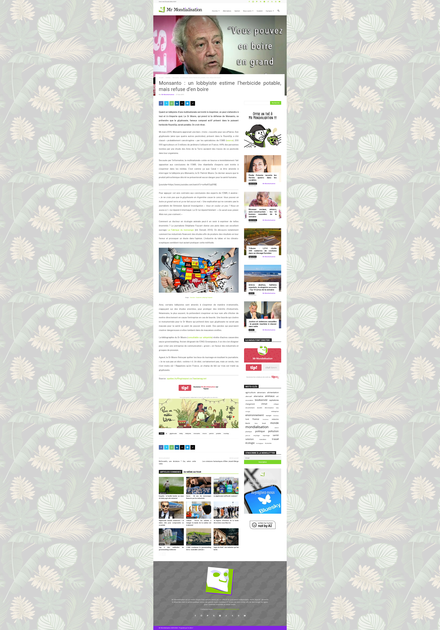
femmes (276, 415)
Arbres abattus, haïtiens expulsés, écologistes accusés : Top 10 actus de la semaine (263, 287)
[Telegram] (264, 1)
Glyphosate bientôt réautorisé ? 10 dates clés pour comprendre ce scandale (171, 523)
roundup (226, 433)
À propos (269, 11)
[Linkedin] (177, 103)
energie (247, 411)
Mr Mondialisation (167, 94)
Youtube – (201, 297)
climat (264, 404)
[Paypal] (256, 1)
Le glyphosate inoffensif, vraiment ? (226, 496)
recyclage (256, 435)
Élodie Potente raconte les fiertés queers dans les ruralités (263, 177)
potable (218, 433)
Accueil (161, 78)
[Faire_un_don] (199, 413)
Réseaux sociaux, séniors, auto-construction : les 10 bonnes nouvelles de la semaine (263, 213)
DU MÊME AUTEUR (192, 472)
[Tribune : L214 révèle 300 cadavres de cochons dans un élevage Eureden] (262, 241)
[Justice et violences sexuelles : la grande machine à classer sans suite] (262, 314)
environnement (254, 415)
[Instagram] (253, 1)
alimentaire (261, 392)
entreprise (275, 411)
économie (268, 443)
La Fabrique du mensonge (181, 230)
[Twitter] (272, 1)
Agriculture (163, 493)
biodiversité (261, 400)
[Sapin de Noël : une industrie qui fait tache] (226, 536)
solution (249, 439)
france (256, 419)
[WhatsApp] (171, 103)
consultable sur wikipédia (200, 337)
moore (204, 433)
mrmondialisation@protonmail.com (226, 609)
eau (277, 408)
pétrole (247, 435)
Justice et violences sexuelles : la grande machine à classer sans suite (263, 323)
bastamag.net (199, 378)
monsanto (197, 433)
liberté (247, 423)
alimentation (273, 392)
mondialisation (256, 427)
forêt (247, 419)
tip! (185, 387)
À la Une (215, 11)
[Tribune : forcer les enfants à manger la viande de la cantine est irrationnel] (198, 510)
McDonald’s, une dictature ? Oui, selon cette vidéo (177, 462)
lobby (181, 433)
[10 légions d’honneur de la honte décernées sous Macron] (226, 510)
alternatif (248, 396)
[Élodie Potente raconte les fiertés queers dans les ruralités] (262, 168)
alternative (258, 396)
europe (268, 415)
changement (250, 404)
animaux (270, 396)
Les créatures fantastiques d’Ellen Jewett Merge (220, 461)
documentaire (250, 408)
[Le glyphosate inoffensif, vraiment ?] (226, 485)
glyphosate (173, 433)
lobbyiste (188, 433)
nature (277, 427)
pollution (273, 431)
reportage (266, 435)
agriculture (250, 392)
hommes (265, 419)
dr (166, 433)
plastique (248, 432)
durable (259, 408)
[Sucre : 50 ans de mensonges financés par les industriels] (198, 485)
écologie (250, 443)
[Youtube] (279, 1)
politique (260, 431)
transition (263, 439)
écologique (259, 443)
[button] (278, 11)
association (249, 400)
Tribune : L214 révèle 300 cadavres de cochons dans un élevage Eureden (263, 250)
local (264, 423)
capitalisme (274, 400)
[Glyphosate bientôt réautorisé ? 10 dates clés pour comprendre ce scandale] (171, 510)
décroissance (269, 408)
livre (256, 423)
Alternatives (227, 11)
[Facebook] (249, 1)
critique (276, 404)
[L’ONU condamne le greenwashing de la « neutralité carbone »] (198, 536)
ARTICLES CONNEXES (170, 472)
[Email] (182, 103)
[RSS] (260, 1)
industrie (275, 419)
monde (274, 423)
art (277, 396)
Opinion (237, 11)
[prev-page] (160, 554)
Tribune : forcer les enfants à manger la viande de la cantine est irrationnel (198, 523)
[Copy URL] (192, 103)
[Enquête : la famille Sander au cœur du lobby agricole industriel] (171, 485)
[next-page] (163, 554)
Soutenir (260, 11)
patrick (211, 433)
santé (276, 435)
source (230, 140)
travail (275, 439)
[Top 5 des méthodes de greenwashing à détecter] (171, 536)
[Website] (275, 1)
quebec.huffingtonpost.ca (179, 378)
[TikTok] (268, 1)
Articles (168, 78)
